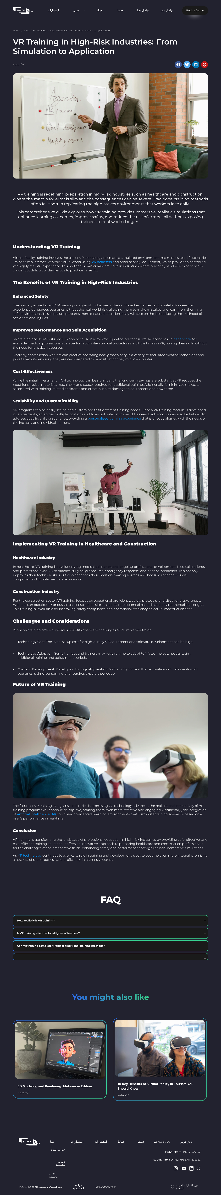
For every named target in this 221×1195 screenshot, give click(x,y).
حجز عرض (186, 1142)
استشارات (53, 10)
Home (16, 30)
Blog (26, 30)
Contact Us (162, 1142)
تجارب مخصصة (53, 1175)
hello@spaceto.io (105, 1186)
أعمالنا (99, 10)
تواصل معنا (143, 10)
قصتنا (120, 10)
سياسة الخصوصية (78, 1187)
